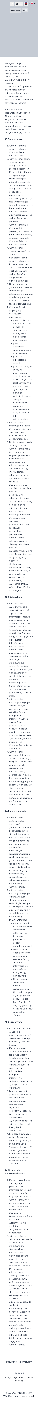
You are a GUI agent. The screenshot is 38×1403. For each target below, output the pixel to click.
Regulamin (19, 1373)
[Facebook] (12, 4)
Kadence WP (28, 1396)
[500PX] (21, 4)
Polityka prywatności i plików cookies (19, 1379)
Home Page (15, 10)
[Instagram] (17, 4)
